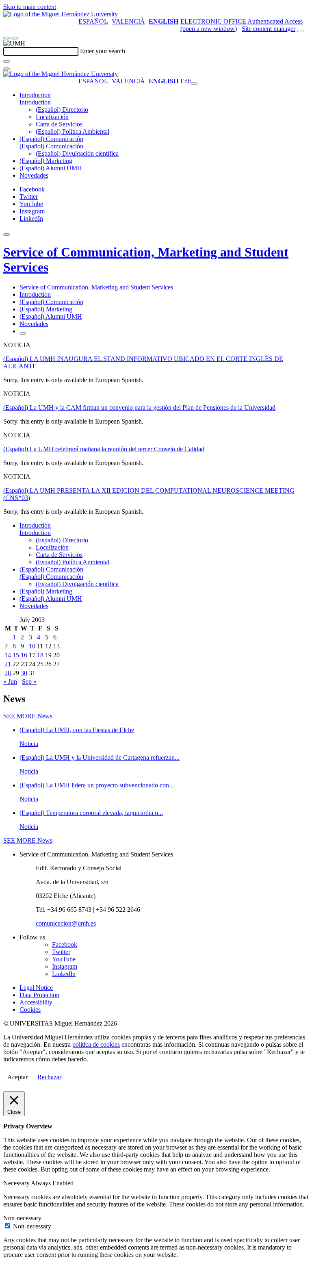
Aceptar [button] (17, 1077)
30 (24, 672)
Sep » (29, 681)
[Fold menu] (194, 83)
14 (7, 655)
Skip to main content (29, 6)
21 (7, 664)
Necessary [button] (17, 1183)
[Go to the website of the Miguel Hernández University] (60, 14)
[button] (35, 102)
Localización (52, 116)
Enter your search (102, 51)
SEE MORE (27, 716)
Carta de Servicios (59, 124)
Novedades (34, 175)
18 (40, 655)
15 (16, 655)
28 (7, 672)
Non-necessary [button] (22, 1218)
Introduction (35, 94)
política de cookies (96, 1044)
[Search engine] (300, 31)
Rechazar (49, 1077)
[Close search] (6, 68)
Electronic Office (213, 21)
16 (24, 655)
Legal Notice (36, 987)
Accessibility (36, 1002)
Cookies (30, 1009)
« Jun (10, 681)
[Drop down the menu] (14, 38)
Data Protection (39, 994)
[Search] (6, 61)
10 (32, 646)
